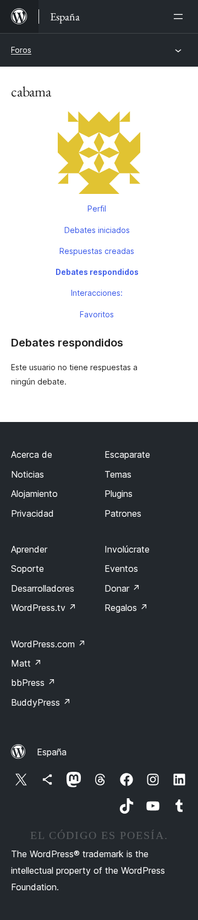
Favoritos (97, 314)
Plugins (119, 493)
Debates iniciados (97, 230)
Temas (118, 474)
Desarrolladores (42, 588)
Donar (122, 588)
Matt (26, 663)
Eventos (121, 568)
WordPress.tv (43, 607)
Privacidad (32, 513)
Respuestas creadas (96, 251)
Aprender (29, 549)
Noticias (27, 474)
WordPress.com (48, 644)
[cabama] (99, 154)
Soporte (27, 568)
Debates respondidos (97, 272)
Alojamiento (34, 493)
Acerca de (31, 454)
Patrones (123, 513)
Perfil (96, 208)
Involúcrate (127, 549)
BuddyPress (41, 702)
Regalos (126, 607)
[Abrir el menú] (180, 16)
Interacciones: (97, 292)
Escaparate (127, 454)
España (52, 751)
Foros (21, 50)
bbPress (33, 682)
